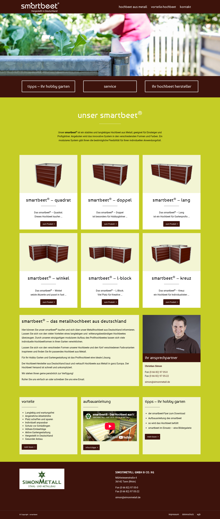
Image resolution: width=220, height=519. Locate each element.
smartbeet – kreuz (171, 278)
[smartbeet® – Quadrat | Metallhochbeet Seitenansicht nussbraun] (48, 174)
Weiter (217, 44)
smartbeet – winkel (48, 278)
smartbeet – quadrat (48, 200)
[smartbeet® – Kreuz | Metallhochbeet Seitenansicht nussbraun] (171, 252)
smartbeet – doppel (110, 200)
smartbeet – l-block (110, 278)
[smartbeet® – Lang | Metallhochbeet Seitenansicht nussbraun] (171, 174)
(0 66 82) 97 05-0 (159, 372)
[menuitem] (133, 6)
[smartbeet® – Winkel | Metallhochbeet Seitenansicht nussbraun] (48, 252)
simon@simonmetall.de (157, 382)
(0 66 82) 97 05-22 (159, 376)
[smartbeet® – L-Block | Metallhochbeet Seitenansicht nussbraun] (110, 252)
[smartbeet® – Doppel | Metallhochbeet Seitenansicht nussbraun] (110, 174)
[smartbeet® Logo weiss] (39, 6)
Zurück (2, 44)
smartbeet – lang (171, 200)
